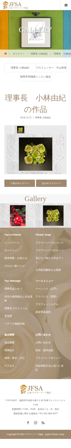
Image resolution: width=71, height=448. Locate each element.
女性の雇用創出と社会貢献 (18, 298)
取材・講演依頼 (44, 350)
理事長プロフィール (15, 308)
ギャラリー (10, 250)
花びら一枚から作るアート (50, 260)
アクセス (9, 365)
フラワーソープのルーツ (50, 250)
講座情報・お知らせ (15, 258)
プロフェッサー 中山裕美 (51, 67)
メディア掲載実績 (14, 323)
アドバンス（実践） (47, 296)
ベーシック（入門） (47, 288)
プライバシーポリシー (48, 358)
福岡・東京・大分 (14, 358)
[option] (20, 129)
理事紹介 (9, 350)
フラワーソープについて (50, 242)
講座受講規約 (43, 312)
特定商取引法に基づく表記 (50, 367)
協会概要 (9, 342)
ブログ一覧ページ (14, 265)
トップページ (12, 242)
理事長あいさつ (13, 288)
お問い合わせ (43, 342)
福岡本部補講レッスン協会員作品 (35, 78)
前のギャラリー (21, 183)
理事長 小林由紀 (20, 67)
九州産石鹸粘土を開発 (48, 269)
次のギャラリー (50, 183)
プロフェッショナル (47, 304)
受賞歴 (8, 316)
